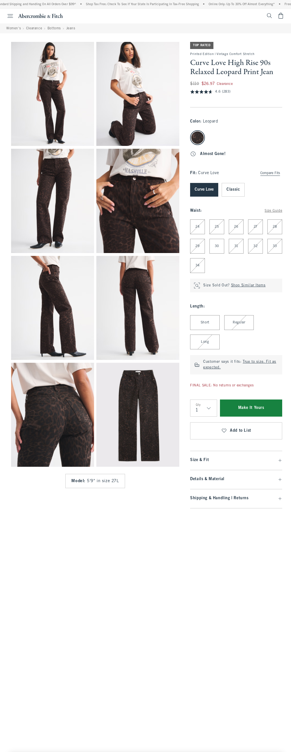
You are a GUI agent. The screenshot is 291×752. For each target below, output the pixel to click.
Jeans (70, 28)
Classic (233, 189)
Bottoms (54, 28)
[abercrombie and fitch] (40, 16)
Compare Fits (270, 173)
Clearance (34, 28)
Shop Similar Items (248, 285)
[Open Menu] (7, 16)
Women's (13, 28)
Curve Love (204, 189)
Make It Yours (251, 408)
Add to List (240, 431)
